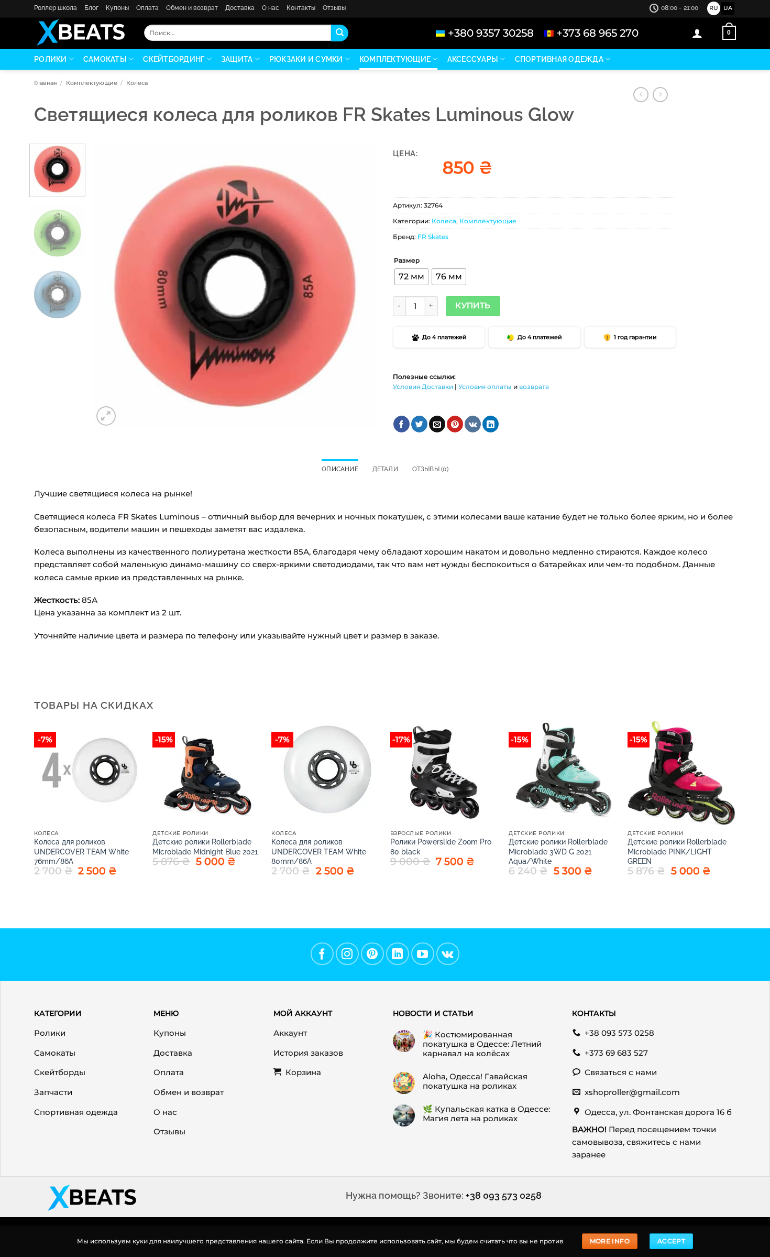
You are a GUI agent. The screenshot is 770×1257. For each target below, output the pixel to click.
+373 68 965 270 (597, 33)
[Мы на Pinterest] (372, 954)
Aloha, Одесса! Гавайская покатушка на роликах (475, 1081)
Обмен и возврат (192, 8)
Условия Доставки (423, 387)
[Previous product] (660, 95)
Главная (45, 82)
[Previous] (111, 286)
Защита (237, 59)
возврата (534, 387)
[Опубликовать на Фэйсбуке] (401, 424)
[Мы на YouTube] (422, 954)
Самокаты (105, 59)
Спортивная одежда (559, 59)
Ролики (50, 59)
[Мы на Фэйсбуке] (322, 954)
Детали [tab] (385, 469)
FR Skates (432, 237)
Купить (473, 305)
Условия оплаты (485, 387)
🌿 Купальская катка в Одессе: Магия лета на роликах (486, 1113)
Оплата (147, 8)
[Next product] (640, 95)
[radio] (411, 277)
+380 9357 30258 (491, 33)
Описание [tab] (340, 469)
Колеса (137, 82)
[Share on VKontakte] (473, 424)
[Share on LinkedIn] (490, 424)
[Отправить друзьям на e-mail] (437, 424)
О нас (270, 8)
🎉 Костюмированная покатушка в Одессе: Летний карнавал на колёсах (482, 1044)
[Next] (358, 286)
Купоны (117, 8)
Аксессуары (473, 59)
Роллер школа (55, 8)
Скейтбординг (173, 59)
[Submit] (339, 33)
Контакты (301, 8)
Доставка (240, 8)
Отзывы (334, 8)
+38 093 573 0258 (504, 1195)
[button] (697, 33)
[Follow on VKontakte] (447, 954)
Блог (91, 8)
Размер (407, 260)
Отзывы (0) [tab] (430, 469)
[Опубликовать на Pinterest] (455, 424)
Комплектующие (395, 59)
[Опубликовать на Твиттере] (419, 424)
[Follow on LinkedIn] (397, 954)
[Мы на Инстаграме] (347, 954)
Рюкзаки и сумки (306, 59)
